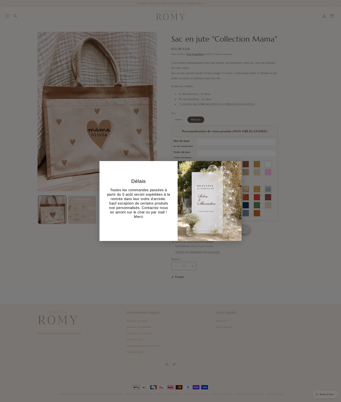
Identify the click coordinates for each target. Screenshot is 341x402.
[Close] (236, 167)
